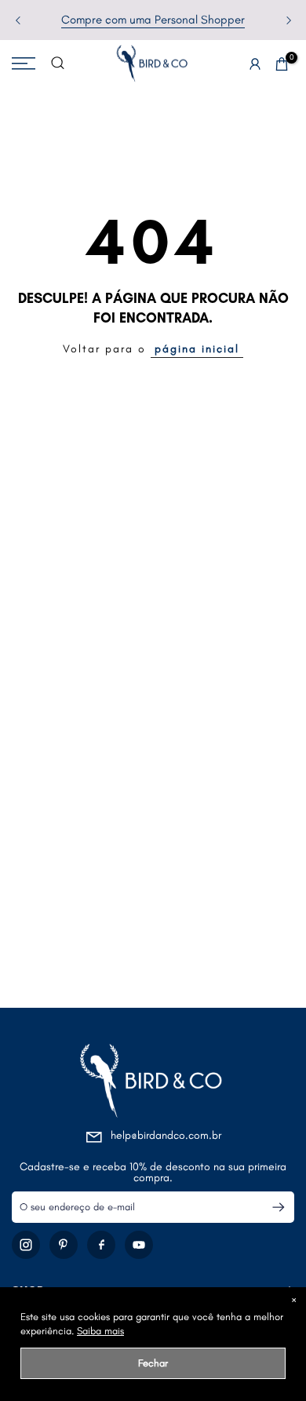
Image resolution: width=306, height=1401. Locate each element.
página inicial (197, 349)
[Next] (287, 20)
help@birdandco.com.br (166, 1135)
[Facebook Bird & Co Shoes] (101, 1245)
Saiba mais (100, 1331)
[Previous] (19, 20)
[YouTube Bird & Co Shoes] (139, 1245)
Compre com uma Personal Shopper (153, 20)
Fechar (153, 1363)
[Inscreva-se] (272, 1207)
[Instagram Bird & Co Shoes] (26, 1245)
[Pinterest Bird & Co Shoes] (63, 1245)
